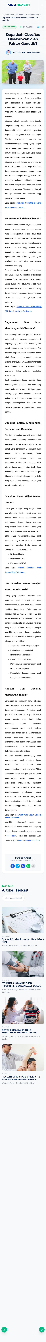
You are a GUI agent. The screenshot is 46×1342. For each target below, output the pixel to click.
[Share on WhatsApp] (28, 866)
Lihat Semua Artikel (13, 898)
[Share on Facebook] (12, 866)
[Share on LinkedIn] (23, 866)
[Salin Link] (33, 866)
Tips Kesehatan (32, 15)
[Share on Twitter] (18, 866)
